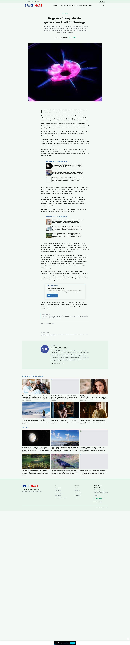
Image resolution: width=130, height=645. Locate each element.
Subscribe (102, 1)
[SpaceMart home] (33, 5)
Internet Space (71, 5)
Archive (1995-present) (61, 498)
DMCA (107, 507)
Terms (102, 507)
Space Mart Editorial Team (62, 37)
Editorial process (72, 37)
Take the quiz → (52, 295)
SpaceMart (55, 5)
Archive (85, 5)
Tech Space (63, 5)
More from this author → (57, 363)
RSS (101, 501)
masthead (53, 335)
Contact (77, 498)
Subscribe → (99, 498)
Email (53, 323)
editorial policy (75, 360)
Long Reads (79, 5)
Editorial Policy (78, 493)
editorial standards (45, 335)
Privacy (98, 507)
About (90, 5)
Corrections (78, 495)
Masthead (77, 490)
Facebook (49, 323)
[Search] (104, 5)
